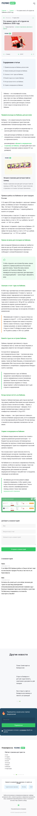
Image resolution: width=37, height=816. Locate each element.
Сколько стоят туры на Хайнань (14, 74)
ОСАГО (31, 787)
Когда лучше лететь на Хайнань (14, 81)
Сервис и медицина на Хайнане (14, 85)
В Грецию (4, 764)
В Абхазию (4, 766)
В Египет (4, 760)
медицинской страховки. (12, 491)
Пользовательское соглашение (18, 809)
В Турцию (4, 757)
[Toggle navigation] (34, 4)
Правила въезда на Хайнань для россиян (17, 67)
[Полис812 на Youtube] (18, 805)
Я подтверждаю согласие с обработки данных (18, 731)
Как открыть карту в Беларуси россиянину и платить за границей (21, 693)
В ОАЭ (3, 755)
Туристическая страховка (12, 787)
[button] (18, 701)
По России (4, 762)
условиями (23, 730)
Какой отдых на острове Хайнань (14, 78)
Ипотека (24, 787)
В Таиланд (4, 758)
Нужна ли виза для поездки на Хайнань (16, 71)
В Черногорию (5, 768)
